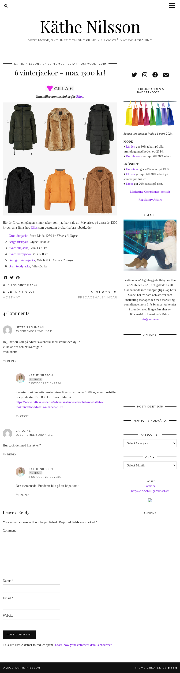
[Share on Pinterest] (18, 278)
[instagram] (144, 75)
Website (8, 615)
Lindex (130, 146)
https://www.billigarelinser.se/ (150, 491)
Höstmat (21, 294)
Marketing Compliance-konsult (150, 191)
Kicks (129, 183)
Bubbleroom (134, 156)
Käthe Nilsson (90, 26)
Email (8, 598)
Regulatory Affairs (150, 199)
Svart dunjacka (18, 248)
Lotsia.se (150, 486)
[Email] (166, 75)
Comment (9, 530)
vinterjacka (27, 285)
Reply (11, 361)
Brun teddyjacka (19, 266)
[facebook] (155, 75)
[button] (173, 6)
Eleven (130, 174)
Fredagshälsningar (97, 294)
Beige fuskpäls (18, 242)
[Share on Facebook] (6, 278)
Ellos (79, 96)
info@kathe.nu (150, 319)
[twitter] (134, 75)
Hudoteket (132, 169)
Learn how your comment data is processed (83, 645)
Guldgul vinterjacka (22, 260)
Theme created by (156, 667)
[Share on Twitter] (12, 278)
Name (8, 581)
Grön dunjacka (18, 236)
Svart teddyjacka (20, 254)
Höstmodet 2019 (92, 63)
